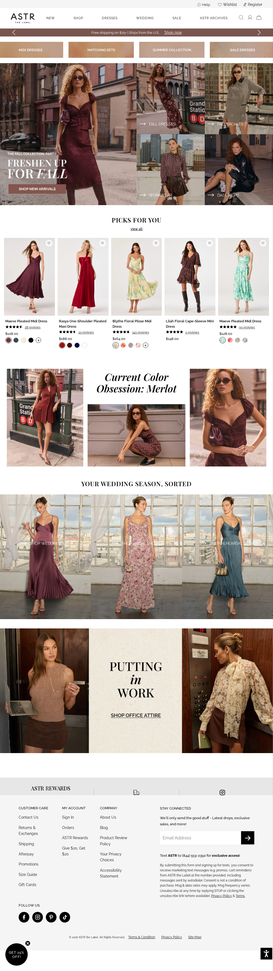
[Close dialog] (223, 427)
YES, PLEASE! (136, 512)
